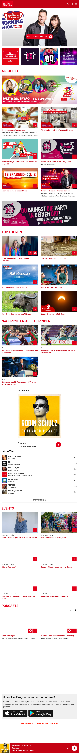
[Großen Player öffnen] (68, 748)
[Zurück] (70, 610)
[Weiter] (75, 610)
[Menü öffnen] (75, 4)
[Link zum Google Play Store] (40, 713)
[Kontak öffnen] (68, 4)
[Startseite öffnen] (7, 4)
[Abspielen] (74, 748)
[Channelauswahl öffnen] (72, 4)
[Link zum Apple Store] (15, 713)
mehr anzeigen (39, 500)
